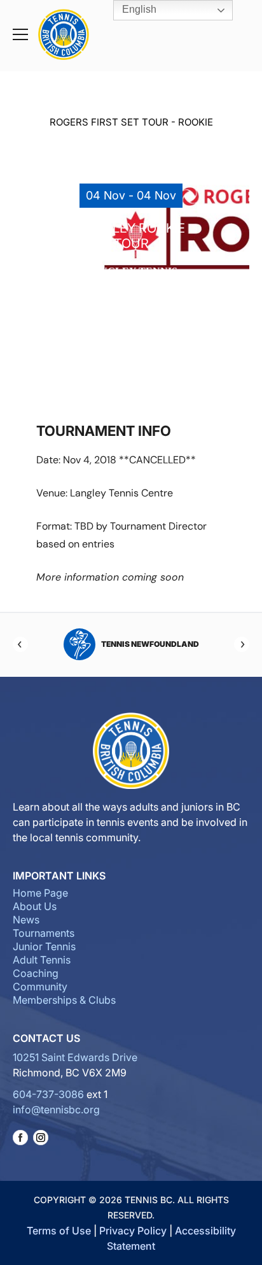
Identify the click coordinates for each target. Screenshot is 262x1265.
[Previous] (20, 644)
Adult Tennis (42, 959)
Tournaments (43, 933)
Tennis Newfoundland (150, 644)
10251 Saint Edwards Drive (75, 1057)
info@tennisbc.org (56, 1109)
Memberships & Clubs (64, 1000)
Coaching (36, 973)
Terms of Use (59, 1230)
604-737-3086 (48, 1094)
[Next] (241, 644)
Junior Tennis (44, 946)
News (26, 919)
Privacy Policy (133, 1230)
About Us (35, 906)
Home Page (40, 892)
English (138, 9)
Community (40, 986)
